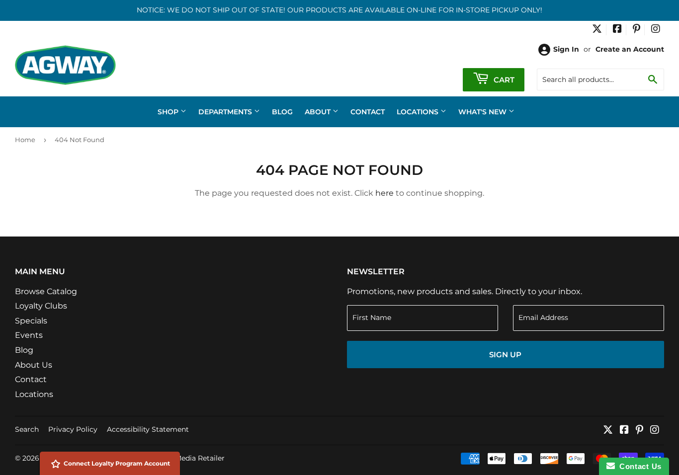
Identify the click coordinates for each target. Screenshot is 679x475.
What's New (483, 112)
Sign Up (505, 354)
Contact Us (638, 466)
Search (27, 429)
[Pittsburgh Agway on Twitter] (597, 30)
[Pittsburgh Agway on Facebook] (617, 30)
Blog (282, 112)
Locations (418, 112)
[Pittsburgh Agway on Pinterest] (636, 30)
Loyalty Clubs (41, 306)
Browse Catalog (46, 291)
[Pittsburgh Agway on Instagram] (655, 30)
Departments (226, 112)
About (319, 112)
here (384, 193)
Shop (169, 112)
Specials (31, 320)
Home (25, 140)
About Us (33, 365)
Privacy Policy (72, 429)
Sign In (566, 49)
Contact (367, 112)
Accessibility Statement (148, 429)
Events (29, 335)
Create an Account (629, 49)
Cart (503, 79)
